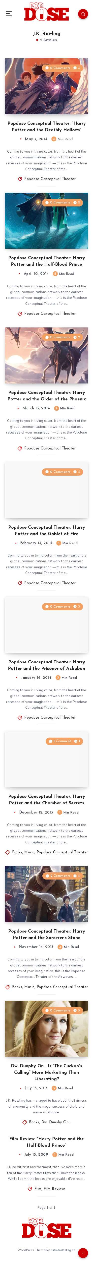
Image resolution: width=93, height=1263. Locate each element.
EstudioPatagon (63, 1250)
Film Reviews (55, 1189)
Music (29, 852)
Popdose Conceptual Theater (50, 179)
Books (17, 852)
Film (37, 1189)
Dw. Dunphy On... (56, 1122)
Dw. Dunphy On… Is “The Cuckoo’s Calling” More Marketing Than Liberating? (46, 1072)
